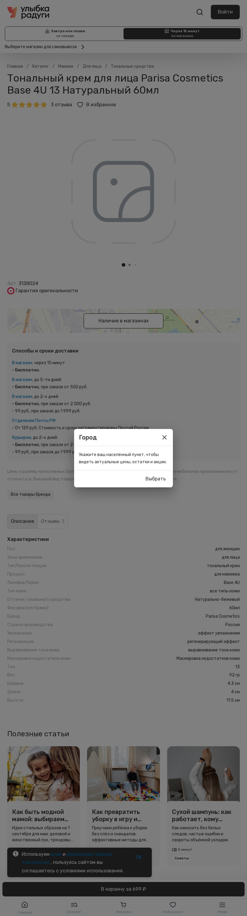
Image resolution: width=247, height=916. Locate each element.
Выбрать (155, 479)
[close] (164, 437)
